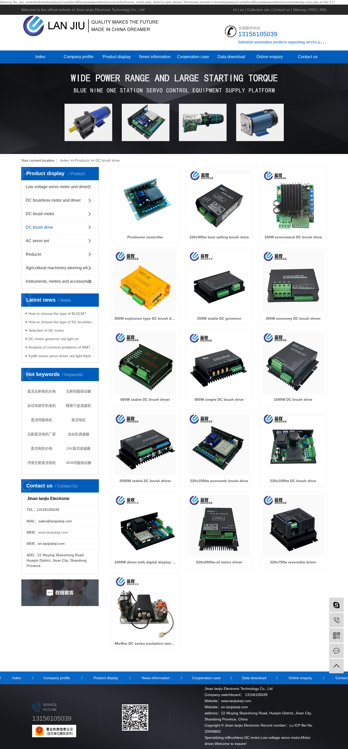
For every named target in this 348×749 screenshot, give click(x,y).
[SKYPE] (336, 605)
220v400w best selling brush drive (219, 237)
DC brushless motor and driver (53, 200)
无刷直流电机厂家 (41, 434)
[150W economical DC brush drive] (293, 200)
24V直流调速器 (78, 448)
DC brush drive (108, 160)
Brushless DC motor (243, 737)
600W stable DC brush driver (145, 399)
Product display (117, 57)
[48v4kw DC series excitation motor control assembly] (145, 607)
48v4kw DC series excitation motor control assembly (145, 643)
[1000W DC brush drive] (293, 363)
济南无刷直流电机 (41, 463)
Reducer (33, 254)
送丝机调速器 (78, 434)
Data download (231, 57)
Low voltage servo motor (280, 737)
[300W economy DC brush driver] (293, 282)
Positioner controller (145, 237)
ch (235, 10)
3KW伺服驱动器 (78, 463)
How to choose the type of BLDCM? (57, 314)
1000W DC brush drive (293, 399)
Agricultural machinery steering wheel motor (62, 268)
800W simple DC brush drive (219, 399)
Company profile (78, 57)
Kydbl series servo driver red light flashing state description (62, 356)
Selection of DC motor (46, 330)
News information (155, 57)
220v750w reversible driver (293, 562)
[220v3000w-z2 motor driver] (219, 526)
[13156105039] (336, 620)
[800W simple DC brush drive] (219, 363)
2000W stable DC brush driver (145, 481)
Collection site (258, 10)
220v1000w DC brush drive (293, 481)
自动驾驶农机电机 (41, 406)
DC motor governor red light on (54, 339)
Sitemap (299, 10)
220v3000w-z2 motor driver (219, 562)
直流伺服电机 (41, 420)
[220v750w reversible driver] (293, 526)
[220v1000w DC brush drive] (293, 444)
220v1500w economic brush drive (219, 481)
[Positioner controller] (145, 200)
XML (323, 10)
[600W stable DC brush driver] (145, 363)
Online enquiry (269, 57)
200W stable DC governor (219, 318)
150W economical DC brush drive (293, 237)
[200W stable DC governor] (219, 282)
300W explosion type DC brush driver (145, 318)
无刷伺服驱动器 (78, 391)
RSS (312, 10)
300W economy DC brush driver (293, 318)
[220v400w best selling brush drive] (219, 200)
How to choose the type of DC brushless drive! (62, 322)
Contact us (281, 10)
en (242, 10)
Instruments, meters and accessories (58, 281)
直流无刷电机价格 (41, 391)
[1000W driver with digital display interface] (145, 526)
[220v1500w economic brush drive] (219, 444)
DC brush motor (40, 214)
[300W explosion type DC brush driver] (145, 282)
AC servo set (37, 241)
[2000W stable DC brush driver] (145, 444)
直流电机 (78, 420)
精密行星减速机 (78, 406)
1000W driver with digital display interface (145, 562)
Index (40, 57)
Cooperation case (193, 57)
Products (82, 160)
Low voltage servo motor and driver (57, 187)
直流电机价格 (41, 448)
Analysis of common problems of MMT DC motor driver (62, 347)
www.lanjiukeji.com (53, 532)
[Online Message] (336, 650)
